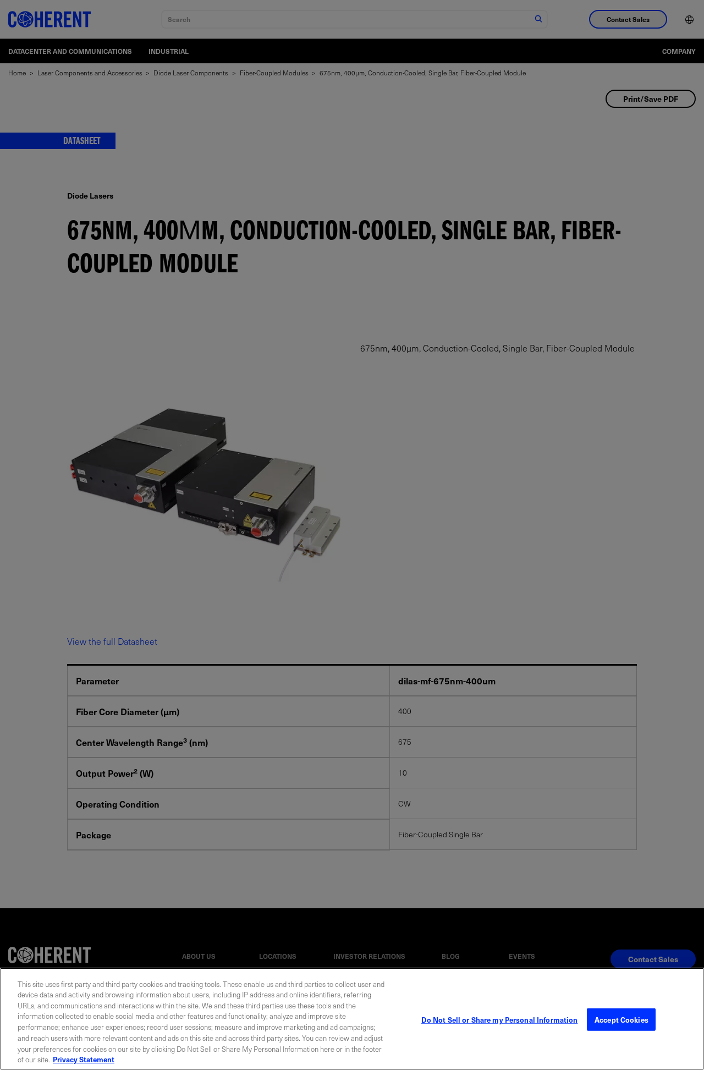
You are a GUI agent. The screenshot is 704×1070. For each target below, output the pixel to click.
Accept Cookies (621, 1019)
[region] (352, 1019)
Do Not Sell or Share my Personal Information (499, 1019)
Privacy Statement (83, 1058)
